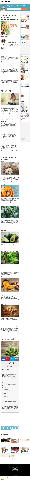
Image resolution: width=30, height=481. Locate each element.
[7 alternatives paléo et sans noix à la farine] (25, 107)
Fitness (22, 139)
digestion (16, 127)
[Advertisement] (13, 51)
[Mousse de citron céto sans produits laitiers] (25, 59)
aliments (9, 426)
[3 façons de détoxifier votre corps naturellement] (25, 68)
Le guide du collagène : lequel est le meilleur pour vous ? (24, 41)
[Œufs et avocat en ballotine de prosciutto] (25, 78)
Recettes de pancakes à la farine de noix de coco (24, 451)
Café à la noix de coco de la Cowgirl (14, 444)
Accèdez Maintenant (24, 9)
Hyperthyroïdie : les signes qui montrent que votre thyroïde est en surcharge (24, 31)
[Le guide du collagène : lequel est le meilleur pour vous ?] (25, 39)
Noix (2, 429)
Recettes (22, 137)
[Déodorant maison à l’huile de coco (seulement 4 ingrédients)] (25, 19)
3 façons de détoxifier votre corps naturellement (24, 71)
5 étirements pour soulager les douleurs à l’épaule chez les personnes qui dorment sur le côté (24, 90)
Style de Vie (23, 138)
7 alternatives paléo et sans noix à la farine (24, 111)
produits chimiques (6, 429)
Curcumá (17, 426)
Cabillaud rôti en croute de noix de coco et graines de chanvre (5, 451)
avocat (12, 426)
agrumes (5, 426)
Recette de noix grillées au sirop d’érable (5, 444)
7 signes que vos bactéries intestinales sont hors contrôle (15, 459)
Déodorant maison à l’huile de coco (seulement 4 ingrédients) (24, 22)
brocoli (14, 426)
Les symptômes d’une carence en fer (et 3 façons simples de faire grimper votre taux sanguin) (24, 100)
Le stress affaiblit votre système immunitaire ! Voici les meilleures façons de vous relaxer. (24, 119)
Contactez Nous (15, 475)
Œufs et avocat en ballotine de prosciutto (24, 81)
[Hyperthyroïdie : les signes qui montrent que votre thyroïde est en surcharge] (25, 29)
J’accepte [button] (3, 479)
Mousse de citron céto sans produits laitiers (24, 62)
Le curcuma (8, 296)
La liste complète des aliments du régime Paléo (5, 459)
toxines (10, 429)
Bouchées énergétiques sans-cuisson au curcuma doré (24, 443)
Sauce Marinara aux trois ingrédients (14, 452)
